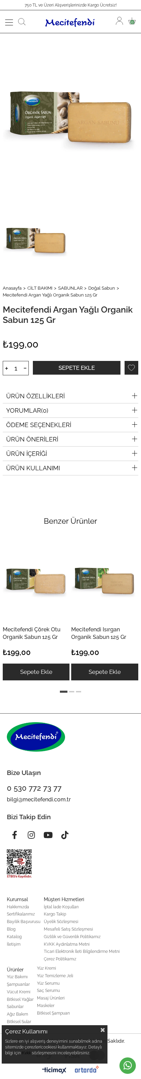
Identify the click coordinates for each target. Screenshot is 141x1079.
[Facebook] (14, 834)
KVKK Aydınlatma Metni (67, 944)
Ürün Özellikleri (35, 396)
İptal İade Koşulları (61, 907)
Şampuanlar (18, 984)
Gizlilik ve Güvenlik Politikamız (72, 936)
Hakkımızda (18, 907)
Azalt (25, 368)
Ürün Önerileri (32, 439)
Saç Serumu (48, 990)
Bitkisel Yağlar (20, 999)
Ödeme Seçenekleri (38, 424)
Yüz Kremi (46, 968)
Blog (11, 929)
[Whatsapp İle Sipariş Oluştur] (127, 1065)
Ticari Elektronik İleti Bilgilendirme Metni (82, 951)
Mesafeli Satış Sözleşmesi (68, 929)
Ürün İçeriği (26, 453)
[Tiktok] (64, 834)
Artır (6, 368)
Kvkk (26, 1053)
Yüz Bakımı (17, 976)
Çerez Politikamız (60, 959)
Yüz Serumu (48, 983)
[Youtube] (47, 834)
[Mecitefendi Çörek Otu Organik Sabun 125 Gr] (36, 579)
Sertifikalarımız (21, 914)
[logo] (36, 737)
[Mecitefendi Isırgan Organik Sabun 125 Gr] (104, 579)
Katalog (14, 936)
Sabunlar (15, 1006)
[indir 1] (19, 863)
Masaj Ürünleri (51, 998)
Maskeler (45, 1005)
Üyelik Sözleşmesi (61, 921)
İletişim (14, 944)
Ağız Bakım (17, 1014)
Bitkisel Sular (19, 1021)
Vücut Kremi (18, 992)
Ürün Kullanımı (33, 468)
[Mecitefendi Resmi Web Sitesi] (71, 21)
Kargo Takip (55, 914)
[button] (63, 692)
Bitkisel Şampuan (53, 1013)
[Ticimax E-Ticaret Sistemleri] (54, 1071)
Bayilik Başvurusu (23, 921)
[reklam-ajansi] (87, 1069)
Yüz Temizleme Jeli (55, 975)
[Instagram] (31, 834)
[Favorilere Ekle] (131, 368)
